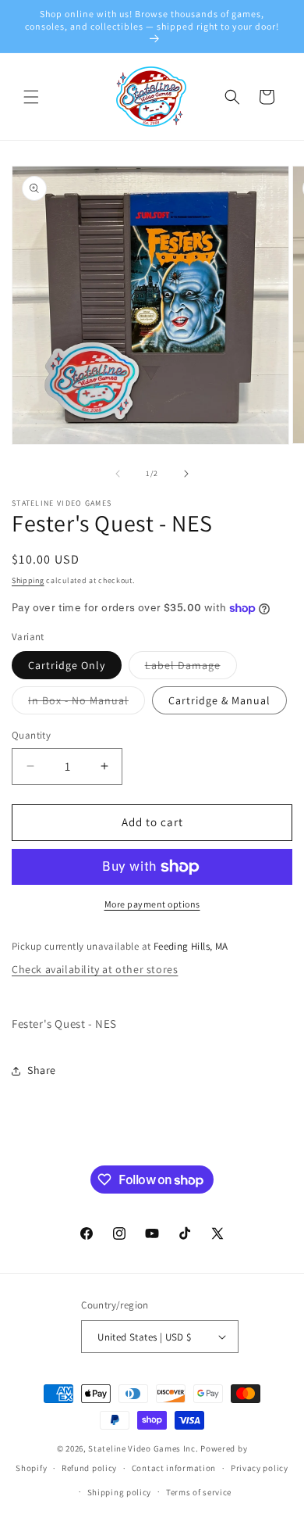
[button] (31, 97)
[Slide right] (186, 473)
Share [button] (41, 1070)
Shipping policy (119, 1492)
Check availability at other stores (95, 969)
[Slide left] (118, 473)
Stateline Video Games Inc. (143, 1448)
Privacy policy (259, 1467)
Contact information (174, 1467)
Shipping (28, 580)
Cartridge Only (66, 665)
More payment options (152, 904)
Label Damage (191, 668)
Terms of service (199, 1492)
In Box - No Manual (86, 703)
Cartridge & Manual (219, 700)
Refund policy (89, 1467)
